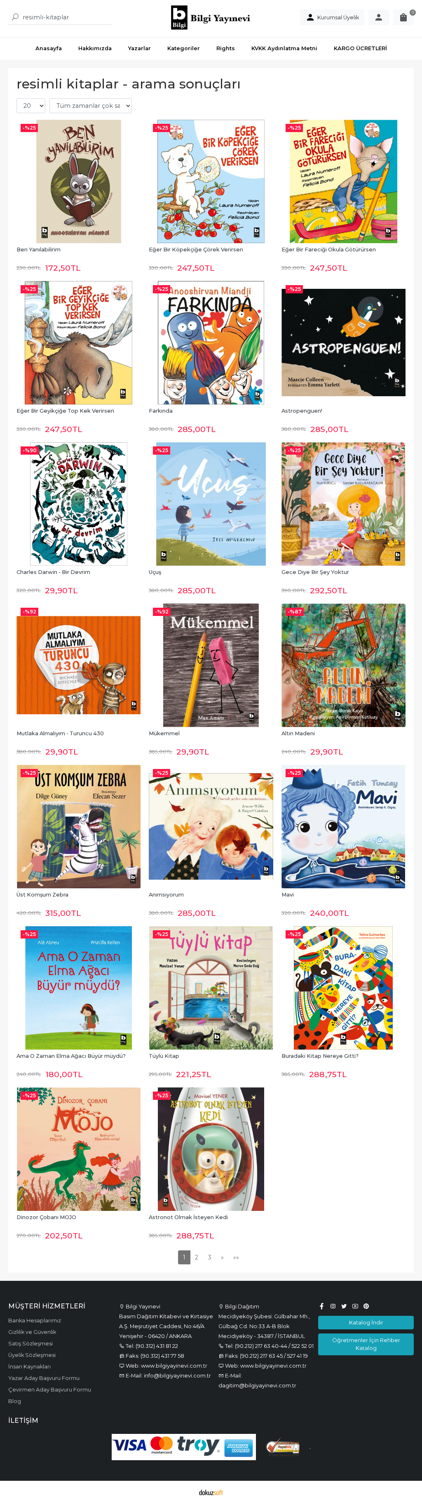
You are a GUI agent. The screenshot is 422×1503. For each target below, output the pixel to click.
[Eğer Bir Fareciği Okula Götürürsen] (343, 181)
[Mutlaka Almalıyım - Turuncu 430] (78, 665)
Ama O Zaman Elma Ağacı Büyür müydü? (71, 1056)
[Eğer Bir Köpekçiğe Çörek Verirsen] (211, 181)
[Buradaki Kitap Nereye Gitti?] (343, 988)
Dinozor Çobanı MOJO (46, 1217)
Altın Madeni (298, 733)
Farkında (161, 411)
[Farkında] (211, 342)
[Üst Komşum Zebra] (78, 826)
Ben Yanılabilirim (38, 249)
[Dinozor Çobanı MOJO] (78, 1149)
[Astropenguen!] (343, 342)
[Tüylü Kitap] (211, 988)
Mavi (287, 895)
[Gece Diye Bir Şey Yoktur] (343, 504)
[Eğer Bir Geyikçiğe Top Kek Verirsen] (78, 342)
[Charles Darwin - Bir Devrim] (78, 504)
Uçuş (155, 572)
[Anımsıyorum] (211, 826)
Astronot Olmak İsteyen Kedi (188, 1217)
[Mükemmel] (211, 665)
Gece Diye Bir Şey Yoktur (315, 572)
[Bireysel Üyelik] (378, 17)
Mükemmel (164, 733)
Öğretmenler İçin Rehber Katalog (366, 1344)
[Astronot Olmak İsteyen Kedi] (211, 1149)
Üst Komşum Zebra (42, 895)
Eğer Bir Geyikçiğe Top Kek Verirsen (65, 411)
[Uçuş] (211, 504)
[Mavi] (343, 826)
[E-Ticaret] (211, 1492)
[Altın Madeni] (343, 665)
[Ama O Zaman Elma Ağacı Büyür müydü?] (78, 988)
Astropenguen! (301, 411)
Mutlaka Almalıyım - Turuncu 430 (60, 733)
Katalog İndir (366, 1322)
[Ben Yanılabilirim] (78, 181)
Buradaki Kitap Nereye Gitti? (320, 1056)
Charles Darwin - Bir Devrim (53, 572)
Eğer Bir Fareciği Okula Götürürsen (328, 249)
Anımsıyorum (166, 895)
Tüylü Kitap (164, 1056)
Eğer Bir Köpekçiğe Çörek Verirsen (196, 249)
